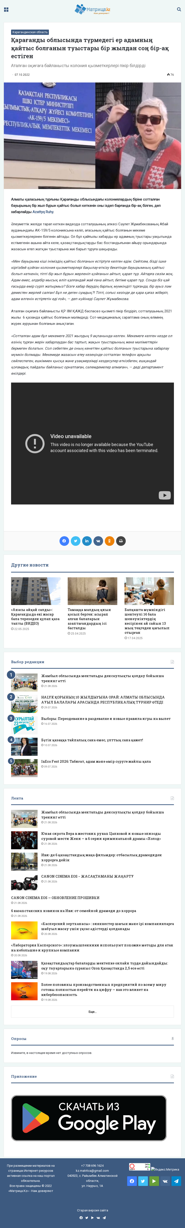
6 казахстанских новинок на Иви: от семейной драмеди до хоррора (73, 910)
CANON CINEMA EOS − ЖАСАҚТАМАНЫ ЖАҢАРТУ (87, 876)
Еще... (93, 1012)
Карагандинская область (30, 32)
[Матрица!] (93, 9)
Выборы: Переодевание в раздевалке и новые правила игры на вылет (106, 718)
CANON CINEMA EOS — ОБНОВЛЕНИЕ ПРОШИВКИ (55, 897)
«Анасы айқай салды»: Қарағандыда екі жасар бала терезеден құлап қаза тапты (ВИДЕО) (35, 616)
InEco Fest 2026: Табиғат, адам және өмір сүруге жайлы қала (96, 761)
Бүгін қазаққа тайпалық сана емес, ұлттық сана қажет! (92, 740)
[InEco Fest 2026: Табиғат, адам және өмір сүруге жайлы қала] (24, 768)
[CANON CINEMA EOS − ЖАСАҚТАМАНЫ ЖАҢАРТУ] (24, 883)
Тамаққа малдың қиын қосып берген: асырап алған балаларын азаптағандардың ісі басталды (89, 618)
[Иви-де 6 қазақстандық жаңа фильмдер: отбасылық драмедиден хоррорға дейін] (24, 862)
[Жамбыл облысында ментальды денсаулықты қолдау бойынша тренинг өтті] (24, 683)
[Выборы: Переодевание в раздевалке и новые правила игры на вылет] (24, 725)
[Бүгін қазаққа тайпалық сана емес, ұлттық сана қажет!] (24, 747)
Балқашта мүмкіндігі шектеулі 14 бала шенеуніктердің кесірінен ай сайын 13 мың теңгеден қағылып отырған (147, 621)
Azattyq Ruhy (43, 212)
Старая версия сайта (92, 1210)
